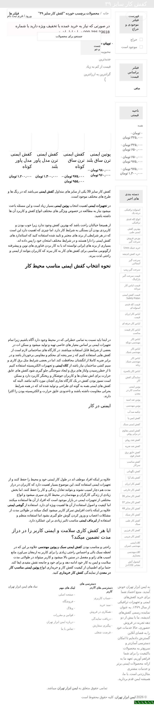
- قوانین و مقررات (64, 615)
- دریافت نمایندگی (101, 618)
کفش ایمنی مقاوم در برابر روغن (131, 432)
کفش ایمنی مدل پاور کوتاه (21, 160)
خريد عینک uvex (132, 247)
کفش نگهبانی (133, 471)
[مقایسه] (106, 146)
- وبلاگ (71, 608)
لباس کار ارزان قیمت (132, 315)
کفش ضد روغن (132, 440)
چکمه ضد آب (134, 412)
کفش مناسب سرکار (133, 463)
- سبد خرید (106, 605)
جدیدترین (105, 59)
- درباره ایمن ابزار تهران (61, 622)
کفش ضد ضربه (132, 446)
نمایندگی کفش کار (133, 379)
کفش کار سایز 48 (131, 508)
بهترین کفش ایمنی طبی (134, 230)
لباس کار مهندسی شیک (133, 350)
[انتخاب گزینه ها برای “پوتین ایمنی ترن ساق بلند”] (106, 136)
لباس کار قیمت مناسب (132, 331)
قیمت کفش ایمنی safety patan (131, 296)
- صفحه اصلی (67, 594)
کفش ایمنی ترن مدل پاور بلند (46, 160)
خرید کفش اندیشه (131, 254)
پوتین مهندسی (133, 405)
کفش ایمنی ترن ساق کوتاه (73, 160)
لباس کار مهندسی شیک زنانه (133, 361)
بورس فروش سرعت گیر (133, 240)
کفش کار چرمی (132, 536)
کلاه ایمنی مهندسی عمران (132, 544)
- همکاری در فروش (101, 611)
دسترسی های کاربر (96, 588)
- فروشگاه (69, 601)
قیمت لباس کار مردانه (132, 287)
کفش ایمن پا (134, 418)
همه (140, 125)
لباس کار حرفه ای (131, 323)
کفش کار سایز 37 (131, 502)
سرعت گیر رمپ (132, 269)
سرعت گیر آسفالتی (134, 262)
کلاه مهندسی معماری (133, 554)
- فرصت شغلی (103, 632)
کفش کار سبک (132, 514)
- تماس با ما (68, 628)
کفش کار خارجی (132, 489)
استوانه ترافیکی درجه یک (132, 211)
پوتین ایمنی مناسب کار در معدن (133, 390)
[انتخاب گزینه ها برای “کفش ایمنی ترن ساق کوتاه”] (79, 136)
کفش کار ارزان (132, 483)
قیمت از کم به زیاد (98, 66)
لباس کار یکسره (132, 371)
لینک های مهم (67, 587)
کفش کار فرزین (132, 530)
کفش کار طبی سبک (133, 522)
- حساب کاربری (103, 598)
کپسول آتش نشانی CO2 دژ (133, 563)
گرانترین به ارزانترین (97, 74)
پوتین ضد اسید (133, 399)
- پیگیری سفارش (102, 625)
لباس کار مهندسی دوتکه (133, 341)
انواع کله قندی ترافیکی (133, 221)
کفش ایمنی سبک (131, 424)
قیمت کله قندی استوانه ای (132, 306)
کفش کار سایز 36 (131, 496)
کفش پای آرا (134, 477)
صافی (137, 88)
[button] (53, 136)
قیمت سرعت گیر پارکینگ (131, 277)
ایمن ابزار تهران (125, 697)
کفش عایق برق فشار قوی (132, 454)
